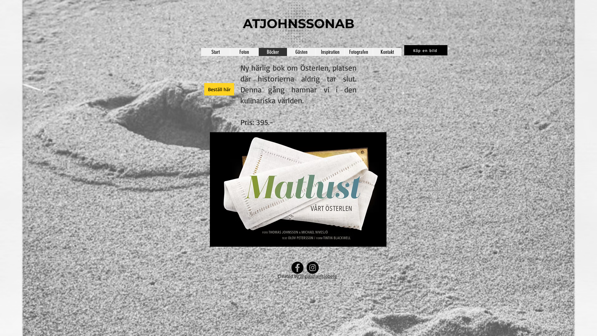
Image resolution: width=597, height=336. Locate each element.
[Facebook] (297, 268)
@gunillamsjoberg (318, 276)
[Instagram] (313, 268)
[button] (298, 189)
